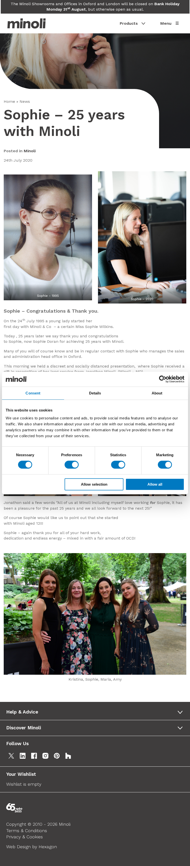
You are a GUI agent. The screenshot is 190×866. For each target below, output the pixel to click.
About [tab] (157, 393)
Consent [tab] (32, 393)
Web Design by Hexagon (31, 846)
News (25, 101)
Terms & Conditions (26, 830)
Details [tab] (95, 393)
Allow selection (94, 484)
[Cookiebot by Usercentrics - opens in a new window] (162, 379)
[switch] (72, 465)
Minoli (30, 151)
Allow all (154, 484)
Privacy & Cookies (24, 836)
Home (9, 101)
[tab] (96, 712)
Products (129, 23)
